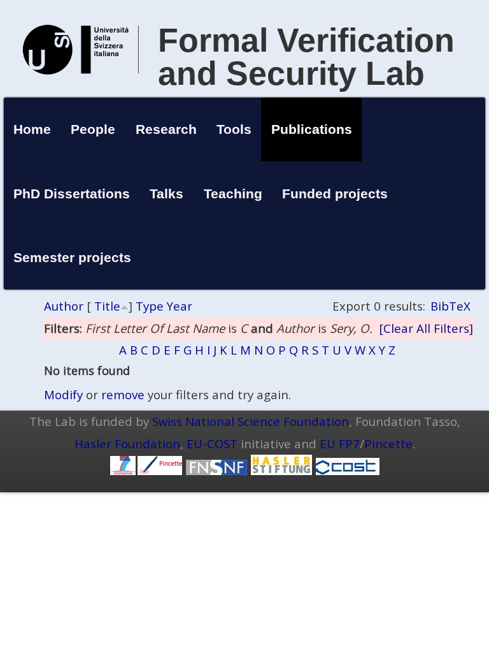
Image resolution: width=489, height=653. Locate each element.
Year (179, 306)
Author (63, 306)
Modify (63, 394)
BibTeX (450, 306)
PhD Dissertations (71, 193)
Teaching (233, 193)
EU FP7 (340, 443)
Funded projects (335, 193)
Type (150, 306)
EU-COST (212, 443)
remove (123, 394)
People (93, 129)
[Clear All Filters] (426, 328)
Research (166, 129)
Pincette (388, 443)
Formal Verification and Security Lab (306, 57)
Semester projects (72, 257)
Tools (234, 129)
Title (107, 306)
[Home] (81, 88)
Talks (166, 193)
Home (32, 129)
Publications (311, 129)
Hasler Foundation (127, 443)
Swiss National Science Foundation (250, 421)
